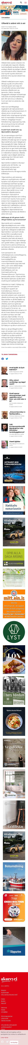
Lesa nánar (4, 1037)
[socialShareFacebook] (2, 359)
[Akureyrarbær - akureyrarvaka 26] (14, 10)
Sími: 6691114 (5, 986)
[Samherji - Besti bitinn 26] (14, 721)
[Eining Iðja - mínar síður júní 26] (14, 604)
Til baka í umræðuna (9, 354)
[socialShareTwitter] (7, 359)
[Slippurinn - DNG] (14, 941)
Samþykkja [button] (14, 1042)
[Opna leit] (21, 2)
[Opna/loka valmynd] (25, 2)
